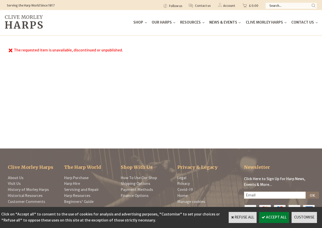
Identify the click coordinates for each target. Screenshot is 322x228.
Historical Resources (25, 195)
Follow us (175, 6)
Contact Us (302, 22)
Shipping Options (135, 183)
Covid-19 (185, 189)
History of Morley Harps (28, 189)
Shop (138, 22)
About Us (15, 178)
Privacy (183, 183)
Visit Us (14, 183)
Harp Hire (72, 183)
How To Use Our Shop (139, 178)
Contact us (202, 6)
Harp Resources (77, 195)
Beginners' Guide (79, 201)
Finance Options (134, 195)
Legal (181, 178)
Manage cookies (191, 201)
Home (182, 195)
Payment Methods (137, 189)
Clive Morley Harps (264, 22)
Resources (190, 22)
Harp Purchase (76, 178)
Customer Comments (26, 201)
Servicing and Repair (81, 189)
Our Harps (162, 22)
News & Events (223, 22)
